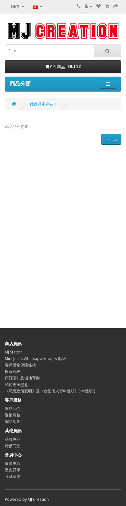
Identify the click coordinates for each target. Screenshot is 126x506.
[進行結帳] (115, 6)
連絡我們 (12, 408)
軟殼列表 (12, 371)
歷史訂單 (12, 470)
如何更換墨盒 (16, 384)
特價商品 (12, 446)
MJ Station (14, 352)
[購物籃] (107, 6)
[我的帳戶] (88, 6)
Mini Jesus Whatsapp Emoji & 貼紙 (35, 358)
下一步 (111, 139)
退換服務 (12, 415)
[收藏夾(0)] (98, 6)
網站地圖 (12, 421)
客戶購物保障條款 (20, 365)
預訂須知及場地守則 (22, 378)
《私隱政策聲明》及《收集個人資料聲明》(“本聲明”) (50, 391)
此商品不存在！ (43, 104)
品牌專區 (12, 439)
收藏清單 (12, 476)
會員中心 (12, 463)
